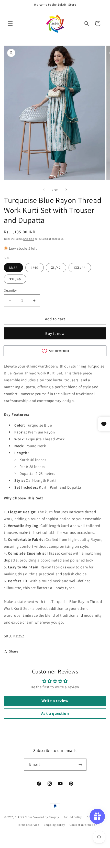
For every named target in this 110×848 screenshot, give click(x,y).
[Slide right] (66, 189)
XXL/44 (80, 267)
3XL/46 (15, 279)
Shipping (28, 238)
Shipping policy (54, 825)
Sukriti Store (23, 817)
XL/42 (56, 267)
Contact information (83, 825)
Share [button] (13, 651)
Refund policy (73, 817)
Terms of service (28, 825)
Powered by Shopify (46, 817)
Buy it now (55, 333)
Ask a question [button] (55, 713)
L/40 (34, 267)
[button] (10, 23)
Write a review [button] (54, 700)
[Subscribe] (80, 765)
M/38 (13, 267)
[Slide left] (43, 189)
